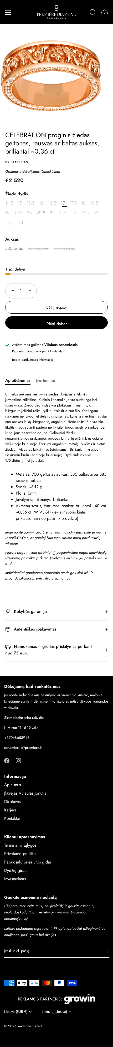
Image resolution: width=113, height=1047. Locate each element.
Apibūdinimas (17, 380)
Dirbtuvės (12, 802)
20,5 (41, 212)
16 (41, 203)
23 (96, 212)
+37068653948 (16, 737)
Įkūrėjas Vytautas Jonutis (25, 793)
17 (63, 203)
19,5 (18, 212)
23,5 (9, 222)
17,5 (73, 203)
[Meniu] (8, 12)
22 (73, 212)
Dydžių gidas (15, 870)
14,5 (9, 203)
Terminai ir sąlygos (20, 845)
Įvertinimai (45, 380)
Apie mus (12, 785)
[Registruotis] (106, 951)
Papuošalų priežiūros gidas (28, 862)
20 (29, 212)
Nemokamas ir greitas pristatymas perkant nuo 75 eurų (48, 649)
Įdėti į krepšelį (57, 307)
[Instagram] (18, 760)
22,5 (84, 212)
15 (20, 203)
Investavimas (15, 879)
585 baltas (14, 248)
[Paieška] (93, 13)
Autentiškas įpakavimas (34, 629)
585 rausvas (38, 248)
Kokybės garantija (30, 611)
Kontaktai (12, 818)
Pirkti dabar (57, 324)
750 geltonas (64, 248)
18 (83, 203)
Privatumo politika (20, 854)
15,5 (30, 203)
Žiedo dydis (16, 193)
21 (52, 212)
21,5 (62, 212)
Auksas (12, 239)
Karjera (10, 810)
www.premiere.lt (30, 1026)
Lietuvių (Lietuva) (54, 1011)
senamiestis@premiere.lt (23, 747)
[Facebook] (6, 760)
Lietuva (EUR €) (15, 1011)
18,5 (94, 203)
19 (7, 212)
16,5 (52, 203)
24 (20, 222)
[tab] (20, 380)
